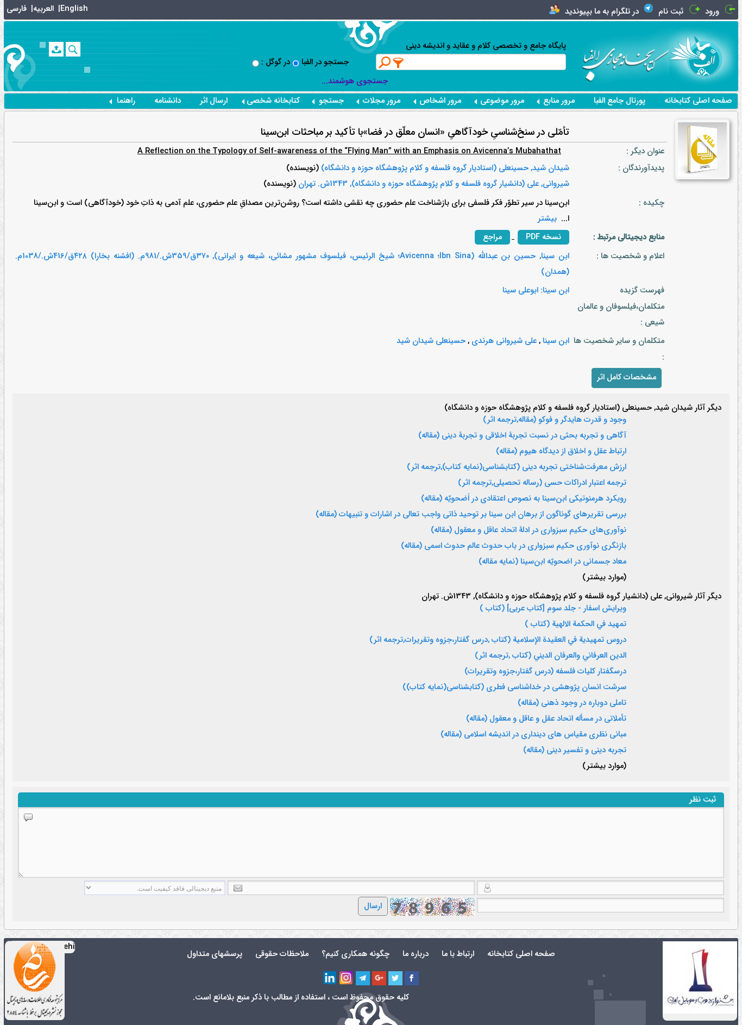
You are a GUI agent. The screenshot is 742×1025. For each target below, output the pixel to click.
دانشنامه (167, 101)
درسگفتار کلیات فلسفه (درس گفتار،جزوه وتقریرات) (545, 672)
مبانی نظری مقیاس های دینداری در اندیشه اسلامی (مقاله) (533, 735)
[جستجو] (73, 49)
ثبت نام (670, 11)
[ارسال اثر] (56, 49)
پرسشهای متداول (214, 954)
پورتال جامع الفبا (619, 101)
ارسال (373, 906)
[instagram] (346, 978)
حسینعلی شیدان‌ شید (431, 341)
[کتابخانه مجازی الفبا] (703, 56)
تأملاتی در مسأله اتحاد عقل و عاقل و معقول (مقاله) (546, 719)
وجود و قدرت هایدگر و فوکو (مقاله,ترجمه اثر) (554, 420)
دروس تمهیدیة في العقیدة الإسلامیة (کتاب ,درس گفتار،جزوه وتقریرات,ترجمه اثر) (497, 640)
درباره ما (416, 954)
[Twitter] (395, 978)
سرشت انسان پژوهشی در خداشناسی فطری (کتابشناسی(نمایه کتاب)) (514, 687)
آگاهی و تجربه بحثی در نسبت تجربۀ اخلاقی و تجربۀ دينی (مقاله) (522, 436)
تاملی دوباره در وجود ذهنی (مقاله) (572, 703)
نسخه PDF (543, 237)
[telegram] (363, 978)
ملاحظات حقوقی (282, 954)
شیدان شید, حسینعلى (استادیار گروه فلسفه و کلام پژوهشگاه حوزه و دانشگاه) (444, 168)
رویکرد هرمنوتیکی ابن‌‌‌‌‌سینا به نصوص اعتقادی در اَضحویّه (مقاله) (523, 499)
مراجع (492, 237)
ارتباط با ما (458, 954)
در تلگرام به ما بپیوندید (602, 11)
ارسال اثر (214, 101)
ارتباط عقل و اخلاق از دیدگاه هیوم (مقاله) (561, 452)
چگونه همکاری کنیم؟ (355, 954)
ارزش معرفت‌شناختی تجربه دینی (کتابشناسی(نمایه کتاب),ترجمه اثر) (516, 467)
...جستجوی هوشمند (355, 81)
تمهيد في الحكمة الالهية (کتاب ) (575, 624)
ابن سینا (554, 341)
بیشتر (547, 218)
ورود (712, 11)
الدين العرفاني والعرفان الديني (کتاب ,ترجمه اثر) (550, 656)
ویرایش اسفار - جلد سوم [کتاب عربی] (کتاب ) (553, 609)
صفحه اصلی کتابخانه (698, 101)
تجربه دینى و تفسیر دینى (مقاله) (574, 751)
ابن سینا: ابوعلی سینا (535, 290)
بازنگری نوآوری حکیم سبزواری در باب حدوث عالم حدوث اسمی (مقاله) (513, 546)
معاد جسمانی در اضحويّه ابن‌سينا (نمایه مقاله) (552, 562)
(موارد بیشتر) (604, 578)
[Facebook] (412, 978)
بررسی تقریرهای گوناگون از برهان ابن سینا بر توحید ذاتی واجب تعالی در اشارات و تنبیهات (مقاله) (471, 515)
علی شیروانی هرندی (503, 341)
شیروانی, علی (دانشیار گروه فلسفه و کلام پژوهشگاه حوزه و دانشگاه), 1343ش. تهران (432, 184)
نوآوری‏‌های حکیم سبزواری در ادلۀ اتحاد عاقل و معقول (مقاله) (528, 530)
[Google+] (379, 978)
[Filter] (398, 62)
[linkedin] (330, 978)
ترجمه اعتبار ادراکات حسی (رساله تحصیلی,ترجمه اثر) (542, 483)
